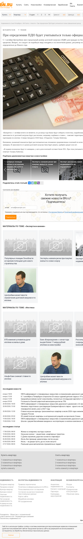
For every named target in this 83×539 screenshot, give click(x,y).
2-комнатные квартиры (11, 462)
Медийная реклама (26, 499)
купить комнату (8, 468)
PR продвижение (25, 501)
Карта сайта (23, 496)
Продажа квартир (7, 484)
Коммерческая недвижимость (6, 505)
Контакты (70, 487)
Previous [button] (5, 169)
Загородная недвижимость (6, 500)
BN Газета (72, 5)
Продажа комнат (7, 487)
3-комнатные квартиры (11, 465)
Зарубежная (63, 5)
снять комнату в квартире (66, 468)
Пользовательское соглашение (31, 489)
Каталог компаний (58, 489)
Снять (26, 5)
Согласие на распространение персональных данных (30, 493)
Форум (69, 484)
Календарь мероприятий (56, 495)
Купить (19, 5)
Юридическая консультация (71, 490)
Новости (33, 23)
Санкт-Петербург (5, 7)
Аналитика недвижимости (57, 485)
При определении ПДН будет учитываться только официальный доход (59, 23)
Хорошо (11, 535)
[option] (17, 169)
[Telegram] (32, 183)
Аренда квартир (6, 489)
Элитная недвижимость (6, 495)
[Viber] (38, 183)
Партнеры (54, 491)
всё (64, 14)
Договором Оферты (56, 212)
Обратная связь (72, 494)
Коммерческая (50, 5)
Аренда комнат (6, 492)
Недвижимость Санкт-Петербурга (11, 23)
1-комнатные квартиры (11, 460)
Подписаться (10, 217)
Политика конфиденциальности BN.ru (33, 487)
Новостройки (36, 5)
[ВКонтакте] (29, 183)
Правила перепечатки (27, 484)
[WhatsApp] (35, 183)
